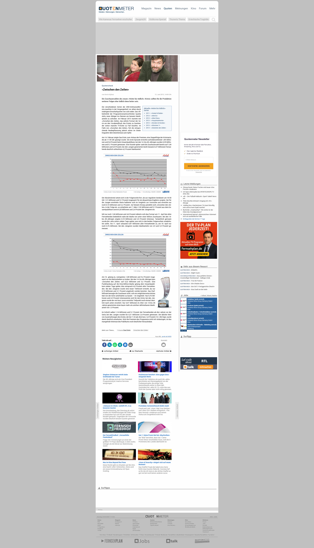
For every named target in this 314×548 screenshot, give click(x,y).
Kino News (103, 535)
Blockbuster (164, 535)
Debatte (170, 522)
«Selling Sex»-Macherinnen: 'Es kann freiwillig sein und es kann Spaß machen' (198, 206)
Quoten (168, 8)
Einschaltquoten (149, 535)
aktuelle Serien (180, 535)
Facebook (100, 528)
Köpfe (134, 528)
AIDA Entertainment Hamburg (201, 326)
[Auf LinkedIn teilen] (125, 345)
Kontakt (205, 525)
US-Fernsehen (136, 530)
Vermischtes (136, 523)
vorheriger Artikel (110, 351)
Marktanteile (153, 523)
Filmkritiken (126, 535)
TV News (141, 535)
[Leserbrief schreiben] (163, 345)
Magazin (146, 8)
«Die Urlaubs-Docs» (192, 284)
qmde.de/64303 (166, 336)
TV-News (135, 522)
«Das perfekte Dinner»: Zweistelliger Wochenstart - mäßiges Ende (196, 277)
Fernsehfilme (172, 535)
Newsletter (100, 523)
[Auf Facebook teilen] (104, 345)
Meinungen (181, 8)
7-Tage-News (101, 527)
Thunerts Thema (177, 19)
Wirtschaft (135, 525)
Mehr (212, 8)
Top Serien (211, 535)
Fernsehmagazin (118, 535)
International (136, 527)
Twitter (99, 530)
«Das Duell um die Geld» (193, 289)
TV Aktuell (109, 535)
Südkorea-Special (157, 19)
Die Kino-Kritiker (189, 523)
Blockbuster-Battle (190, 527)
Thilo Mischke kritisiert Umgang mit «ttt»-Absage (197, 202)
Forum (202, 8)
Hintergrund (118, 522)
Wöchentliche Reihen (156, 522)
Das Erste (123, 330)
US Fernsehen (134, 535)
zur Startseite (137, 351)
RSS (99, 522)
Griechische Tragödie (199, 19)
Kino (193, 8)
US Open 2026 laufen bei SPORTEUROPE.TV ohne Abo (198, 193)
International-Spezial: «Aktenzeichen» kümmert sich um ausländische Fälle (199, 215)
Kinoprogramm (189, 535)
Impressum (206, 532)
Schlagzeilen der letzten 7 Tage (194, 219)
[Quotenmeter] (116, 10)
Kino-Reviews (171, 525)
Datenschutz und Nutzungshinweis (207, 527)
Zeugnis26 (141, 19)
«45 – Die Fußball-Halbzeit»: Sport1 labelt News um (199, 197)
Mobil (99, 525)
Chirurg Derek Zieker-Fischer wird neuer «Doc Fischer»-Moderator (198, 188)
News (157, 8)
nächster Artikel (163, 351)
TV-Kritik (170, 523)
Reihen (117, 523)
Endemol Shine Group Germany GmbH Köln (199, 301)
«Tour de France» (191, 281)
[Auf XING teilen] (120, 345)
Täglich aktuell (154, 525)
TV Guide (157, 535)
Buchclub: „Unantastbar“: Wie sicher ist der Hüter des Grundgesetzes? (198, 211)
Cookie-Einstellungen (209, 530)
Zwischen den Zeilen (140, 330)
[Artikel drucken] (130, 345)
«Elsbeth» (188, 270)
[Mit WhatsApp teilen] (115, 345)
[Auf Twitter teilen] (109, 345)
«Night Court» (190, 273)
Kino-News (188, 522)
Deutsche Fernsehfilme (201, 535)
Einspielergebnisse (190, 525)
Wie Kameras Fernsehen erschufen (115, 19)
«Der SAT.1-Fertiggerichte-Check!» (197, 286)
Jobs (204, 523)
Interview (117, 525)
